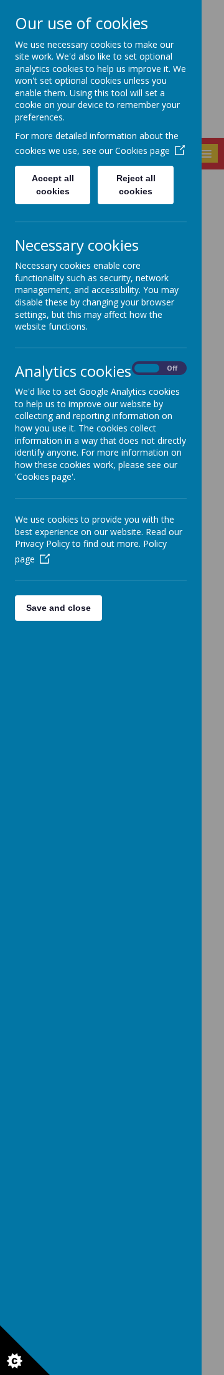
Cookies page (142, 150)
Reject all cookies (136, 184)
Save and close (58, 608)
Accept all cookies (53, 184)
